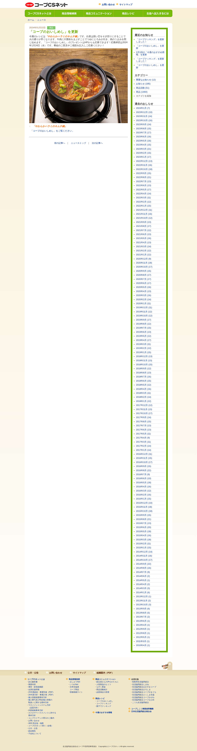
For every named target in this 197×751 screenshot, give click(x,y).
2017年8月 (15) (143, 421)
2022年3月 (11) (143, 197)
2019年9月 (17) (143, 320)
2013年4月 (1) (143, 625)
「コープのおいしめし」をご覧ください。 (52, 130)
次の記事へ (97, 143)
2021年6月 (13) (143, 234)
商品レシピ (128, 13)
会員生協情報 (33, 689)
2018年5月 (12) (143, 385)
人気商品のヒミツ (103, 684)
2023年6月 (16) (143, 136)
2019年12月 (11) (144, 307)
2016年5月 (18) (143, 482)
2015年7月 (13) (143, 523)
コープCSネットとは (39, 13)
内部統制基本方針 (35, 710)
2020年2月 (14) (143, 299)
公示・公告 (33, 672)
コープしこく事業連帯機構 (142, 709)
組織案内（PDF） (105, 672)
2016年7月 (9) (143, 474)
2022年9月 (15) (143, 173)
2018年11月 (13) (144, 360)
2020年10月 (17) (144, 267)
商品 (51, 28)
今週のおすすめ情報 (103, 712)
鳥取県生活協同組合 (140, 682)
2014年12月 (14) (144, 551)
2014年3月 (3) (143, 588)
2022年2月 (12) (143, 202)
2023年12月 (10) (144, 112)
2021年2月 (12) (143, 250)
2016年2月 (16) (143, 494)
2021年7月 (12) (143, 230)
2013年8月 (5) (143, 613)
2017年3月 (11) (143, 442)
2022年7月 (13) (143, 181)
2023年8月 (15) (143, 128)
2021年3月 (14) (143, 246)
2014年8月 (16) (143, 568)
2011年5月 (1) (143, 641)
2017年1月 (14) (143, 450)
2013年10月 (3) (143, 604)
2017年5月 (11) (143, 433)
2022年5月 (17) (143, 189)
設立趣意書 (33, 682)
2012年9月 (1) (143, 629)
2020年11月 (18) (144, 263)
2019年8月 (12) (143, 324)
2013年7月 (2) (143, 617)
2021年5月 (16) (143, 238)
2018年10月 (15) (144, 364)
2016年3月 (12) (143, 490)
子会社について (34, 734)
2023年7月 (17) (143, 132)
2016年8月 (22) (143, 470)
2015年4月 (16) (143, 535)
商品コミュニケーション (98, 13)
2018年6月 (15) (143, 381)
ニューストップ (78, 143)
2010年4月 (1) (143, 645)
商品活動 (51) (142, 88)
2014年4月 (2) (143, 584)
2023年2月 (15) (143, 153)
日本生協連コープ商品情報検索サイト (76, 689)
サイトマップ (125, 4)
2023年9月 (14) (143, 124)
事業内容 (32, 684)
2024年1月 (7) (143, 108)
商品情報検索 (69, 13)
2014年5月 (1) (143, 580)
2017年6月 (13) (143, 429)
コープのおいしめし (104, 701)
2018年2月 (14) (143, 397)
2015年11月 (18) (144, 507)
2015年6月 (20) (143, 527)
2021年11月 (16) (144, 214)
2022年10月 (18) (144, 169)
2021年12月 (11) (144, 210)
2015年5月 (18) (143, 531)
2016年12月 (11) (144, 454)
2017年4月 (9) (143, 437)
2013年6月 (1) (143, 621)
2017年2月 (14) (143, 446)
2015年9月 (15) (143, 515)
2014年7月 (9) (143, 572)
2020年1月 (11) (143, 303)
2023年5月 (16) (143, 140)
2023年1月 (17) (143, 157)
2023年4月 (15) (143, 144)
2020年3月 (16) (143, 295)
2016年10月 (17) (144, 462)
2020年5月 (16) (143, 287)
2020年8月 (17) (143, 275)
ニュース (41, 20)
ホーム (31, 20)
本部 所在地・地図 (36, 723)
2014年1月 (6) (143, 592)
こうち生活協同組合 (140, 702)
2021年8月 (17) (143, 226)
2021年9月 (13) (143, 222)
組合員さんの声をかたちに (107, 682)
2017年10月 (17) (144, 413)
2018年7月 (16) (143, 376)
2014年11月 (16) (144, 556)
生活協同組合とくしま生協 (143, 695)
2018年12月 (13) (144, 356)
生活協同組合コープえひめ (143, 700)
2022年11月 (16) (144, 165)
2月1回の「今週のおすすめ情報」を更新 (150, 53)
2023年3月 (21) (143, 149)
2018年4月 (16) (143, 389)
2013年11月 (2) (143, 600)
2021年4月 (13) (143, 242)
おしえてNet (75, 682)
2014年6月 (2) (143, 576)
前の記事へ (59, 143)
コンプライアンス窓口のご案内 (41, 718)
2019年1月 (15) (143, 352)
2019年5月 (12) (143, 336)
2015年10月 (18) (144, 511)
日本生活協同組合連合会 (141, 711)
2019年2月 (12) (143, 348)
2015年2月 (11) (143, 543)
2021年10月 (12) (144, 218)
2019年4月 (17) (143, 340)
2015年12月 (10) (144, 503)
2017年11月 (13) (144, 409)
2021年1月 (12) (143, 254)
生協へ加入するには (157, 13)
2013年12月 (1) (143, 596)
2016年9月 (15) (143, 466)
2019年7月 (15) (143, 328)
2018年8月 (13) (143, 372)
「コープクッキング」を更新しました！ (150, 40)
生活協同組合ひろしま (141, 689)
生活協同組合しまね (140, 684)
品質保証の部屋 (102, 692)
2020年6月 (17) (143, 283)
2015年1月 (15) (143, 547)
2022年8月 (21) (143, 177)
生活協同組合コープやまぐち (144, 692)
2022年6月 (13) (143, 185)
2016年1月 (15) (143, 498)
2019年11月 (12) (144, 311)
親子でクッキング (103, 706)
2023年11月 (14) (144, 116)
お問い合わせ (108, 4)
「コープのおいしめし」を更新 (150, 47)
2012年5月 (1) (143, 637)
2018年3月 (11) (143, 393)
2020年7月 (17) (143, 279)
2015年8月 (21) (143, 519)
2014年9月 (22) (143, 564)
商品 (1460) (141, 92)
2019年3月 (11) (143, 344)
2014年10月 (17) (144, 560)
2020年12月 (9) (143, 259)
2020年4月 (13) (143, 291)
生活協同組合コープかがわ (143, 697)
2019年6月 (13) (143, 332)
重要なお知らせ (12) (146, 79)
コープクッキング (103, 703)
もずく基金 (101, 687)
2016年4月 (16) (143, 486)
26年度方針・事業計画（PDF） (41, 695)
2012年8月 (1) (143, 633)
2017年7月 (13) (143, 425)
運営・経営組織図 (35, 687)
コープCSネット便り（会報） (40, 726)
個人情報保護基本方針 (37, 697)
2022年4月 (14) (143, 193)
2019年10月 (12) (144, 315)
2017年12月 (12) (144, 405)
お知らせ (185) (143, 83)
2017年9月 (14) (143, 417)
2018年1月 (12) (143, 401)
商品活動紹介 (101, 689)
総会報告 (32, 731)
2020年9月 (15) (143, 271)
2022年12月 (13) (144, 161)
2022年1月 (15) (143, 206)
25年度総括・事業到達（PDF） (41, 692)
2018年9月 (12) (143, 368)
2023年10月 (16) (144, 120)
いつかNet (74, 684)
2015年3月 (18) (143, 539)
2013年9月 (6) (143, 608)
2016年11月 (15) (144, 458)
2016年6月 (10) (143, 478)
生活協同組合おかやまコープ (144, 687)
